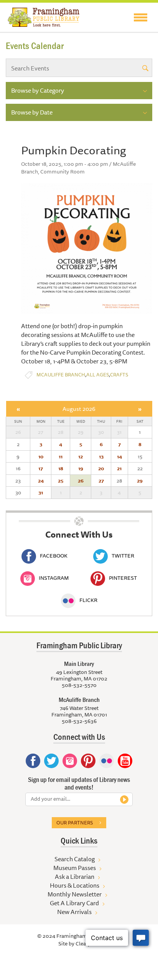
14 (119, 456)
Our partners (74, 822)
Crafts (119, 375)
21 (119, 468)
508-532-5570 (79, 685)
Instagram (54, 578)
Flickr (88, 600)
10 (40, 456)
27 (101, 480)
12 (80, 456)
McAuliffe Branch (60, 375)
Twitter (123, 555)
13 (101, 456)
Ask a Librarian (74, 876)
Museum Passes (74, 867)
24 (41, 480)
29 (140, 480)
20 (101, 468)
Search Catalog (74, 858)
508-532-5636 (79, 721)
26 (81, 480)
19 (80, 468)
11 (61, 456)
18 (60, 468)
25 (60, 480)
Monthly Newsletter (75, 894)
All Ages (97, 375)
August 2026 (79, 408)
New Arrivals (74, 911)
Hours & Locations (74, 885)
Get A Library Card (74, 902)
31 (40, 492)
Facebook (53, 555)
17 (40, 468)
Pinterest (123, 578)
